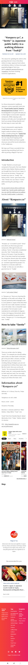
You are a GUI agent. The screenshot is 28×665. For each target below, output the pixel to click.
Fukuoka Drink (13, 645)
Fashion (13, 638)
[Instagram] (8, 652)
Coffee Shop (14, 629)
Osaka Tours (5, 614)
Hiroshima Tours (4, 618)
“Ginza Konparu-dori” (12, 348)
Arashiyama (14, 611)
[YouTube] (12, 652)
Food (12, 640)
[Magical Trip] (14, 534)
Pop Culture (22, 620)
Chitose (13, 627)
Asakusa (13, 617)
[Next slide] (26, 580)
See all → (24, 433)
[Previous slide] (1, 580)
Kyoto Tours (5, 616)
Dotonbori (13, 634)
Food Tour (13, 643)
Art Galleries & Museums (14, 614)
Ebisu (12, 636)
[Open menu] (2, 2)
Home (20, 611)
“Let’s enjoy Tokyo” (12, 292)
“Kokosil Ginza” (11, 239)
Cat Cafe (13, 625)
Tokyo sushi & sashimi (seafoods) (11, 583)
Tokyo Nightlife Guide (21, 615)
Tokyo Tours (5, 612)
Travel (20, 618)
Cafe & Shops (14, 623)
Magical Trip (14, 541)
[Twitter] (14, 663)
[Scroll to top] (20, 663)
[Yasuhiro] (4, 568)
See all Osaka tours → (21, 478)
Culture (13, 632)
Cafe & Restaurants (14, 620)
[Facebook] (8, 663)
